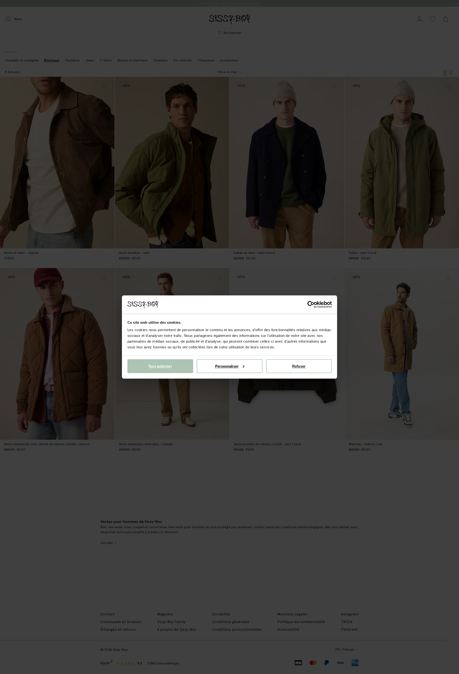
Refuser (299, 366)
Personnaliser (227, 366)
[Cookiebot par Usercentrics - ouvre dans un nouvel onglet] (311, 304)
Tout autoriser (160, 366)
